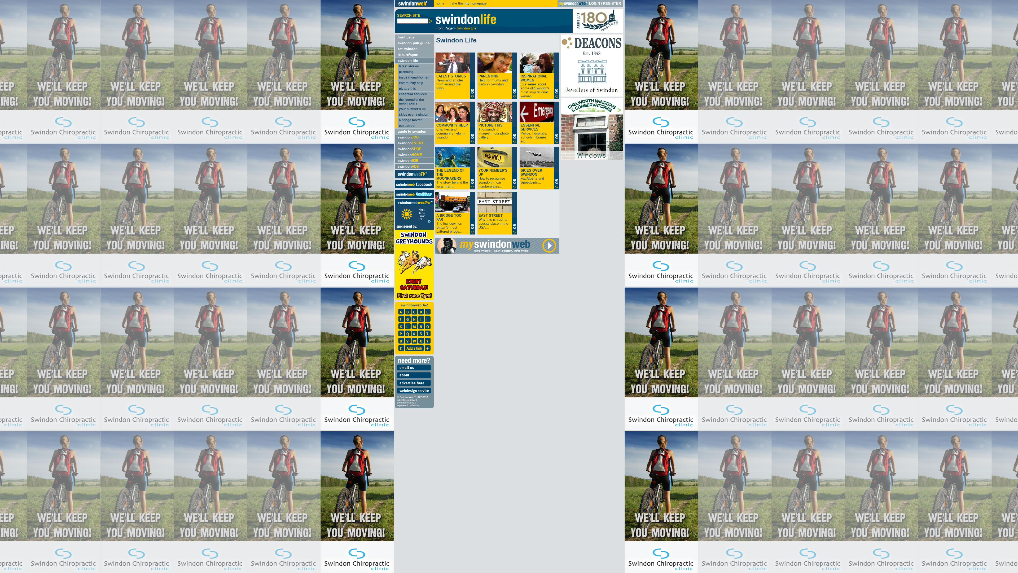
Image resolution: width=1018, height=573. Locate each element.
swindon (408, 137)
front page (406, 37)
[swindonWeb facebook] (414, 187)
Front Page (444, 28)
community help (411, 83)
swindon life (408, 61)
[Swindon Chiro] (197, 286)
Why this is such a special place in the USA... (493, 221)
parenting (406, 72)
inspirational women (414, 77)
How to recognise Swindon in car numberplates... (493, 178)
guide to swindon (412, 131)
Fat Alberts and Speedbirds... (532, 176)
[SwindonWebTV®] (413, 176)
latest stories (409, 66)
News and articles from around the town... (451, 82)
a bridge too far (410, 120)
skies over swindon (413, 114)
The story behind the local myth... (452, 178)
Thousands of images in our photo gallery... (494, 131)
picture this (407, 88)
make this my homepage (466, 3)
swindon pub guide (413, 43)
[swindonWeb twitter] (414, 197)
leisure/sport (408, 55)
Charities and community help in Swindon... (452, 131)
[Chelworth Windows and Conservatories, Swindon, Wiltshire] (592, 159)
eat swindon (408, 49)
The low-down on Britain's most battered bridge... (449, 223)
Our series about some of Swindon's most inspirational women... (535, 86)
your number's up (412, 109)
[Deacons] (592, 95)
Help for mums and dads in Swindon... (493, 80)
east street (407, 126)
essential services (413, 94)
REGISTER (612, 4)
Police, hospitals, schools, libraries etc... (534, 133)
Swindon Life (466, 28)
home (440, 3)
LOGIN (594, 4)
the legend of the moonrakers (411, 101)
